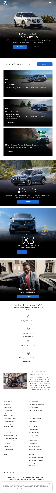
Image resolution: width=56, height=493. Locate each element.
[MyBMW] (46, 3)
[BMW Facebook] (5, 473)
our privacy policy (34, 486)
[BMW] (5, 3)
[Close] (49, 483)
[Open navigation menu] (50, 3)
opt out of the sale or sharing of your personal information (17, 488)
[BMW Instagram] (13, 473)
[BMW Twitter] (7, 473)
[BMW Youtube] (10, 473)
